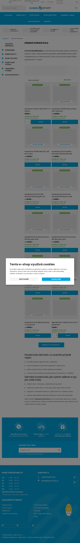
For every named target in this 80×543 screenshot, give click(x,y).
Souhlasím (56, 279)
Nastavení (24, 279)
